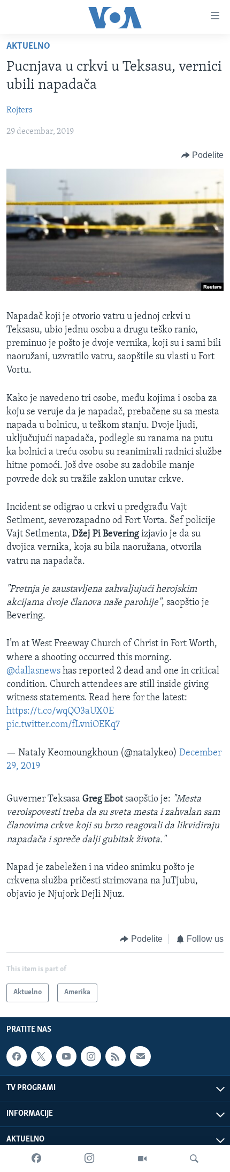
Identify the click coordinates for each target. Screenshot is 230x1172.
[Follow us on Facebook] (16, 1056)
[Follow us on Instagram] (91, 1056)
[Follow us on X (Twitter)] (41, 1056)
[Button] (202, 155)
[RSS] (115, 1056)
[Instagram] (89, 1158)
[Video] (142, 1158)
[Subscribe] (140, 1056)
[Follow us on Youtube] (66, 1056)
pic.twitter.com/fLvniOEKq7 (63, 725)
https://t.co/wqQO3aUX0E (60, 711)
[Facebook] (36, 1158)
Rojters (19, 110)
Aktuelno (28, 46)
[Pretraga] (194, 1158)
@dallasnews (33, 671)
